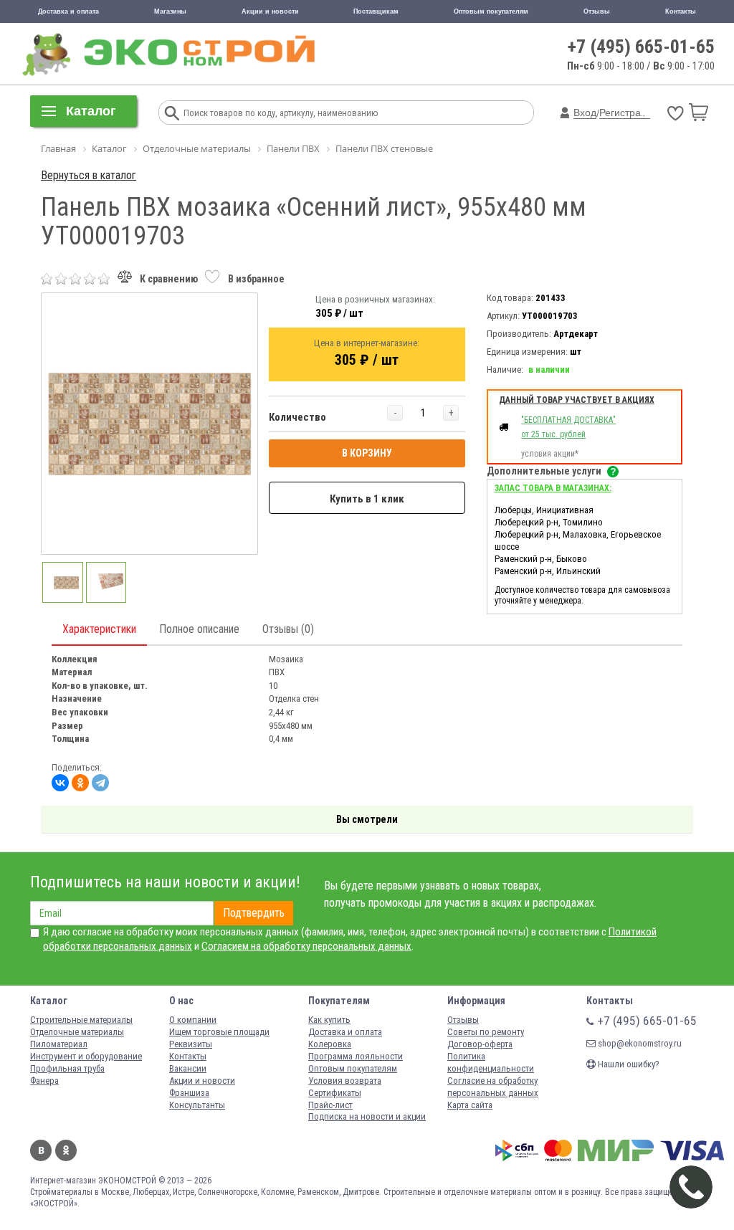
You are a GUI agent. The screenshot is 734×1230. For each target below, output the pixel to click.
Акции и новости (270, 11)
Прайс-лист (330, 1105)
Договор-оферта (480, 1044)
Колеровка (329, 1044)
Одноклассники (66, 1150)
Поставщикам (376, 11)
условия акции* (549, 454)
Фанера (44, 1080)
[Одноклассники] (80, 782)
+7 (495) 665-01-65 (641, 46)
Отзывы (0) (288, 629)
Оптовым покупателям (491, 11)
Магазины (170, 11)
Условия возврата (344, 1080)
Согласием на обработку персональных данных (306, 946)
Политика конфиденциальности (490, 1062)
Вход (584, 112)
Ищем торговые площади (219, 1031)
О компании (192, 1019)
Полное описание (199, 629)
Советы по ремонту (485, 1031)
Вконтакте (41, 1150)
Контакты (680, 11)
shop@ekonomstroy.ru (639, 1043)
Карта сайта (469, 1105)
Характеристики (99, 629)
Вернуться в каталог (88, 175)
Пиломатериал (58, 1044)
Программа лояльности (355, 1056)
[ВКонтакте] (60, 782)
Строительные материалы (81, 1019)
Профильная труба (67, 1068)
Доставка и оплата (68, 11)
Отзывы (596, 11)
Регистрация (628, 112)
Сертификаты (334, 1092)
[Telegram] (100, 782)
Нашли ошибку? (627, 1064)
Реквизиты (190, 1044)
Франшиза (189, 1092)
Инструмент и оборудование (86, 1056)
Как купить (329, 1019)
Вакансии (187, 1068)
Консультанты (197, 1105)
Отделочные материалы (77, 1031)
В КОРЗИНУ (367, 453)
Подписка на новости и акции (367, 1116)
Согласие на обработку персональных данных (492, 1086)
